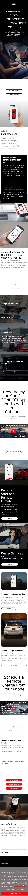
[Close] (26, 868)
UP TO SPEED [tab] (5, 864)
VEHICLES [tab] (4, 860)
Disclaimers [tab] (5, 853)
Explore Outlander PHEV (14, 784)
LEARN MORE (5, 317)
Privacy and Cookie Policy (20, 886)
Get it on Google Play (14, 94)
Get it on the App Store (14, 90)
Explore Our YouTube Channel (14, 451)
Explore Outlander (14, 780)
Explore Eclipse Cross (14, 788)
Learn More (9, 518)
